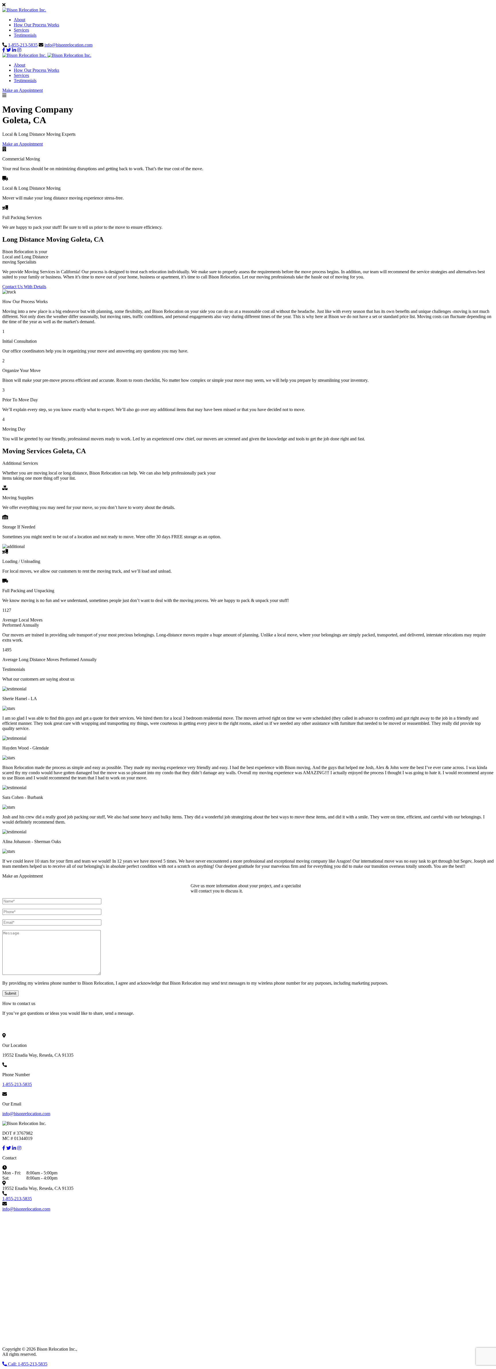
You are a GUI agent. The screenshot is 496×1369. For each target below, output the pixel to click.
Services (21, 30)
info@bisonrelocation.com (68, 44)
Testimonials (25, 35)
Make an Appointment (22, 90)
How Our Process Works (36, 24)
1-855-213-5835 (23, 44)
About (19, 19)
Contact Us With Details (24, 286)
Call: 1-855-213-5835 (27, 1364)
